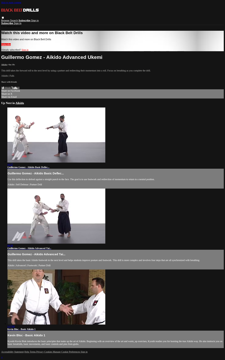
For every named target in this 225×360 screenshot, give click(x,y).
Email (16, 88)
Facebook (6, 88)
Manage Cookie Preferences (67, 352)
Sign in (35, 20)
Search (14, 20)
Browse (5, 20)
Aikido (4, 64)
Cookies (48, 352)
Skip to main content (11, 2)
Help (27, 352)
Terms (33, 352)
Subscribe (6, 44)
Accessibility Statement (12, 352)
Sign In (17, 23)
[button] (3, 18)
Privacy (40, 352)
